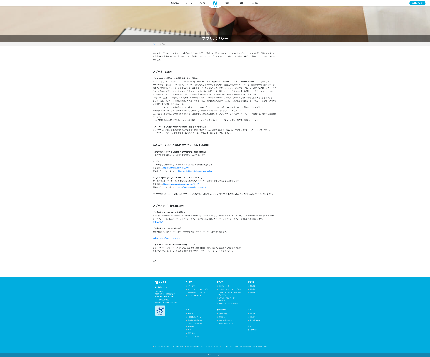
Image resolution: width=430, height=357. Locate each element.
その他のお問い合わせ (226, 323)
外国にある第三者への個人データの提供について (251, 346)
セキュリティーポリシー (195, 346)
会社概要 (253, 286)
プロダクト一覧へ (224, 286)
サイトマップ (252, 330)
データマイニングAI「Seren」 (228, 303)
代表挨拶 (253, 292)
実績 (227, 3)
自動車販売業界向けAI (195, 320)
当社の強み (175, 3)
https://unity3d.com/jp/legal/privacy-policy (195, 171)
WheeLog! (191, 326)
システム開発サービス (195, 296)
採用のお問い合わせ (225, 320)
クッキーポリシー (212, 346)
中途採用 (253, 317)
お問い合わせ (417, 3)
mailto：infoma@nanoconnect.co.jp (166, 238)
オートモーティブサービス (196, 292)
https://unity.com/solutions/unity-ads (177, 168)
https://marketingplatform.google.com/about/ (181, 184)
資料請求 (222, 317)
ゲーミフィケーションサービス (198, 289)
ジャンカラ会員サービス (196, 323)
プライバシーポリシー (162, 346)
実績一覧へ (191, 314)
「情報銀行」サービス (195, 317)
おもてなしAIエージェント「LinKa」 (231, 289)
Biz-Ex (190, 330)
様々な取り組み (255, 320)
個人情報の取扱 (178, 346)
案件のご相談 (223, 314)
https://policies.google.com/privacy (192, 187)
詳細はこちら (158, 222)
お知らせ (251, 326)
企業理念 (253, 289)
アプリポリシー (226, 346)
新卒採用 (253, 314)
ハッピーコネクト (193, 336)
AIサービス (191, 286)
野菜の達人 (191, 333)
